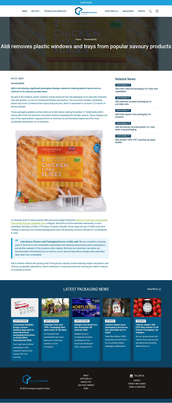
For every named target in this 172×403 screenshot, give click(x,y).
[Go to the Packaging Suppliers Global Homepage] (86, 11)
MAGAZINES (128, 11)
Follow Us (139, 375)
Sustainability (90, 39)
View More (152, 289)
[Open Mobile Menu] (157, 11)
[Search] (150, 11)
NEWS (24, 11)
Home (78, 39)
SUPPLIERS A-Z (112, 11)
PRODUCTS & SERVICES (54, 11)
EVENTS (141, 11)
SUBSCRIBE (86, 2)
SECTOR (35, 11)
